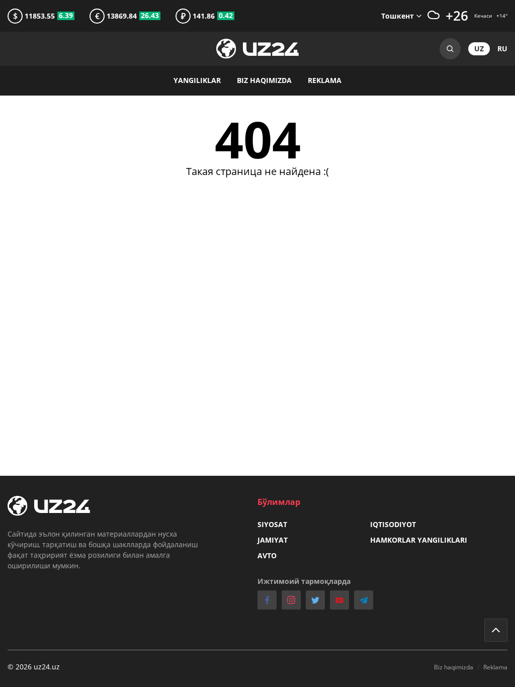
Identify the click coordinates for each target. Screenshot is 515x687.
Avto (267, 555)
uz (479, 48)
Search (450, 48)
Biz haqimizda (264, 80)
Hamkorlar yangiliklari (418, 540)
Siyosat (272, 524)
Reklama (324, 80)
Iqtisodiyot (393, 524)
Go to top (495, 630)
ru (502, 48)
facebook (267, 600)
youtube (339, 600)
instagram (291, 600)
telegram (363, 600)
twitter (315, 600)
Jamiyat (273, 540)
